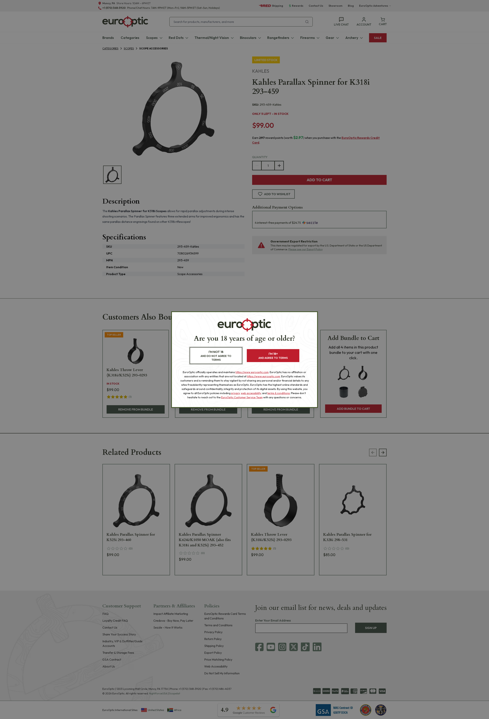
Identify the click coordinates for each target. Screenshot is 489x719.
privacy (235, 393)
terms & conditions (278, 393)
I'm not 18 (216, 356)
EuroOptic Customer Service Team (242, 397)
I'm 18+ (273, 356)
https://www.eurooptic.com (252, 372)
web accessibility (251, 393)
